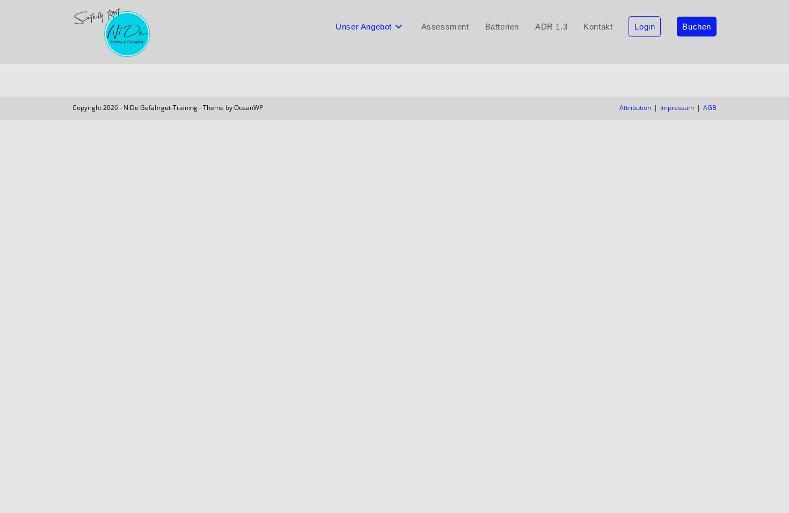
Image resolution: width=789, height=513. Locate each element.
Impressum (677, 107)
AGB (710, 107)
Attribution (635, 107)
